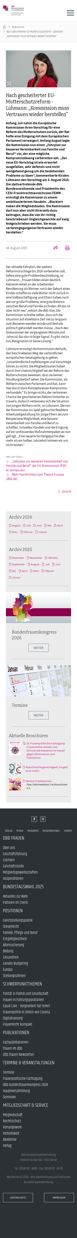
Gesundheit (11, 957)
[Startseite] (4, 27)
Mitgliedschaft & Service (25, 1105)
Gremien (9, 860)
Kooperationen (13, 879)
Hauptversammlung (16, 1091)
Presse (20, 831)
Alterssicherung (13, 945)
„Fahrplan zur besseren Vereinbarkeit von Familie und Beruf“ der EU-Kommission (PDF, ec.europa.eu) (37, 465)
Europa (7, 970)
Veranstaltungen (51, 831)
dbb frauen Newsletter (18, 1055)
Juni (39, 525)
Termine (20, 705)
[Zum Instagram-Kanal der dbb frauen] (43, 819)
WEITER (38, 648)
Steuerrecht (11, 927)
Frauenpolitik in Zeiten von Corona (26, 1012)
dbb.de (8, 831)
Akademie (10, 1140)
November (36, 558)
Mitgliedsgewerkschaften (20, 872)
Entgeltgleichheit (15, 939)
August (16, 525)
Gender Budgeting (15, 964)
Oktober (53, 558)
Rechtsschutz (12, 1121)
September (18, 564)
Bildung (8, 951)
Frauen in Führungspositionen (23, 1000)
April (60, 525)
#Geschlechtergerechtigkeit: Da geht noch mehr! (47, 769)
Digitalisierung (13, 1018)
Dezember (18, 558)
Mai (49, 525)
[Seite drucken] (65, 248)
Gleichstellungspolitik (18, 920)
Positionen (13, 911)
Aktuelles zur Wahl (15, 896)
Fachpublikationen (15, 1042)
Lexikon (68, 831)
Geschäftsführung (15, 854)
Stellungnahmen (14, 976)
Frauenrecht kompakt (17, 1024)
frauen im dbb (12, 1048)
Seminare (9, 1097)
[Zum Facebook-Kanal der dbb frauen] (34, 819)
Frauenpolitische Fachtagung (22, 1079)
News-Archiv (18, 27)
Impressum (59, 1197)
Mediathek (32, 831)
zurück (66, 491)
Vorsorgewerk (12, 1127)
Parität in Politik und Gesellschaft (25, 994)
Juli (28, 525)
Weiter (38, 715)
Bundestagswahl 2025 (23, 887)
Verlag (7, 1146)
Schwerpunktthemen (22, 984)
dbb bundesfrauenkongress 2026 (25, 1085)
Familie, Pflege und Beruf (20, 933)
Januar (43, 532)
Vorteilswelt (11, 1133)
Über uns (9, 848)
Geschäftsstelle (13, 866)
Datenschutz (18, 1197)
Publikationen (16, 1033)
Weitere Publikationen (39, 781)
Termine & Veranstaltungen (28, 1063)
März (15, 532)
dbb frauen (13, 838)
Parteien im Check (15, 903)
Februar (28, 532)
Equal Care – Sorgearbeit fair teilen (26, 1006)
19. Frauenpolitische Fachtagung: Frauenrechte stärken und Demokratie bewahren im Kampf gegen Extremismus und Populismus (46, 750)
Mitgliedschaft (13, 1115)
